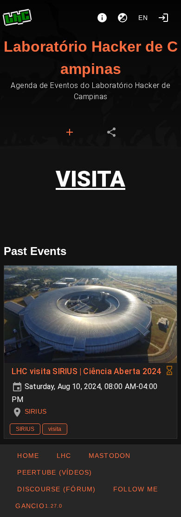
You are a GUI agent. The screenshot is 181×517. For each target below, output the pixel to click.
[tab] (69, 132)
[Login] (163, 17)
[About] (102, 17)
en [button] (143, 17)
